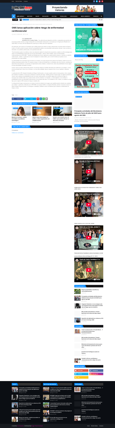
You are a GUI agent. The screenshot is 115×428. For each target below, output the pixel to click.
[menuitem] (13, 16)
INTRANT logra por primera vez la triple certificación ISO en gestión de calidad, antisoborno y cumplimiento (60, 397)
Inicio (13, 1)
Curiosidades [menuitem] (74, 16)
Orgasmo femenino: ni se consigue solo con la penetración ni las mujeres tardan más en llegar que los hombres (92, 305)
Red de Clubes (19, 1)
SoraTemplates (20, 426)
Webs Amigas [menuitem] (20, 16)
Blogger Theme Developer (37, 426)
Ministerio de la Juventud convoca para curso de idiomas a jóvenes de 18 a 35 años (92, 345)
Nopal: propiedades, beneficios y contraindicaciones (90, 290)
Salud (21, 24)
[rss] (81, 377)
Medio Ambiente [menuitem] (85, 16)
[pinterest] (102, 1)
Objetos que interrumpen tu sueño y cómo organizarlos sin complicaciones (41, 118)
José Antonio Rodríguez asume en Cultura (90, 352)
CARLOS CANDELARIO (17, 34)
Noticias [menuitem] (29, 16)
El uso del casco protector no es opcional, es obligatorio (58, 418)
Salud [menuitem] (37, 16)
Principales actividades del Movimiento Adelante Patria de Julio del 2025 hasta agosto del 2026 (88, 113)
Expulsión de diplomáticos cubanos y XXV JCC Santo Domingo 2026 (92, 319)
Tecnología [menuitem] (63, 16)
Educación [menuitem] (45, 16)
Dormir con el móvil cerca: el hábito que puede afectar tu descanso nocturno (61, 118)
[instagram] (100, 1)
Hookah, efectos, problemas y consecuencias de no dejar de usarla (91, 359)
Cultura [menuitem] (54, 16)
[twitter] (97, 1)
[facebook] (94, 1)
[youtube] (81, 370)
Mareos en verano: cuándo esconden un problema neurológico (19, 118)
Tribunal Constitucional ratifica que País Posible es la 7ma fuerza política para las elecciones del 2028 (54, 19)
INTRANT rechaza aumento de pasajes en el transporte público (61, 411)
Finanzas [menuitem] (95, 16)
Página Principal (15, 24)
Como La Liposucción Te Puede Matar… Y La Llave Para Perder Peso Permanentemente (92, 331)
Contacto (26, 1)
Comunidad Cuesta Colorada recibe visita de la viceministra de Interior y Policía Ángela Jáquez (61, 404)
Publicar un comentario (17, 132)
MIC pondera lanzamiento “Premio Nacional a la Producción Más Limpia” (91, 312)
